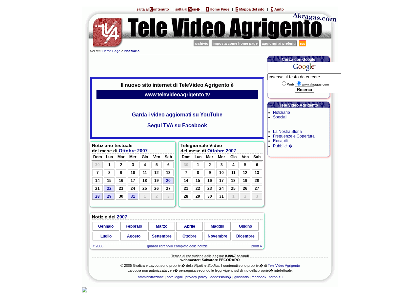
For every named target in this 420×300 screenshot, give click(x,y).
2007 (142, 150)
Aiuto (277, 9)
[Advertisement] (177, 65)
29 (109, 196)
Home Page (217, 9)
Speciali (280, 117)
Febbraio (134, 226)
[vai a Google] (304, 71)
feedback (259, 277)
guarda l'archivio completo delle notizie (177, 246)
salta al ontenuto (152, 9)
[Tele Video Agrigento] (187, 38)
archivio (201, 43)
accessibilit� (220, 277)
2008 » (256, 246)
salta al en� (187, 9)
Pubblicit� (282, 146)
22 (109, 188)
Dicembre (245, 236)
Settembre (162, 236)
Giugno (245, 226)
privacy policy (196, 277)
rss (302, 43)
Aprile (189, 226)
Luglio (106, 236)
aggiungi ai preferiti (279, 43)
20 (168, 180)
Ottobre (127, 150)
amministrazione (151, 277)
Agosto (133, 236)
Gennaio (106, 226)
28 (97, 196)
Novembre (217, 236)
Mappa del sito (250, 9)
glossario (241, 277)
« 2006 (98, 246)
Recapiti (280, 140)
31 (133, 196)
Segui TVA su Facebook (177, 125)
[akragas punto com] (315, 38)
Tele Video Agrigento (284, 265)
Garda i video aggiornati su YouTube (177, 114)
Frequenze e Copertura (294, 136)
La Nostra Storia (287, 131)
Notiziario (281, 112)
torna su (276, 277)
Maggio (217, 226)
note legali (174, 277)
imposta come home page (235, 43)
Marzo (161, 226)
